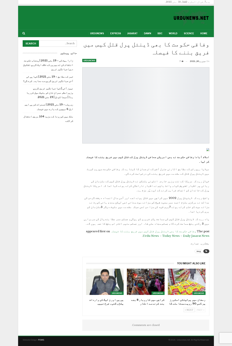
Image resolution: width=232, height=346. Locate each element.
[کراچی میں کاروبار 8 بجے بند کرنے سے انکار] (146, 282)
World (173, 33)
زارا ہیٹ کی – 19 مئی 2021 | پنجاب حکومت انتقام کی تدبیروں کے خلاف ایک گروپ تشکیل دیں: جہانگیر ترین (48, 65)
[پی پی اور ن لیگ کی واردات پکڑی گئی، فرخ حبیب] (105, 282)
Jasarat (132, 33)
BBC (160, 33)
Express (115, 33)
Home (203, 33)
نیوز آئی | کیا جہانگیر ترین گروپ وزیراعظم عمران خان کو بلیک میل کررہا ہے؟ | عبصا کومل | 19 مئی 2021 (49, 93)
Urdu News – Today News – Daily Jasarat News (176, 235)
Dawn (147, 33)
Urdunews (97, 33)
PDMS (41, 340)
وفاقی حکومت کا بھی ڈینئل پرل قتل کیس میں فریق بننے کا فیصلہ (153, 231)
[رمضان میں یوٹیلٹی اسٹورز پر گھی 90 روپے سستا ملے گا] (187, 282)
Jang (198, 251)
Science (189, 33)
